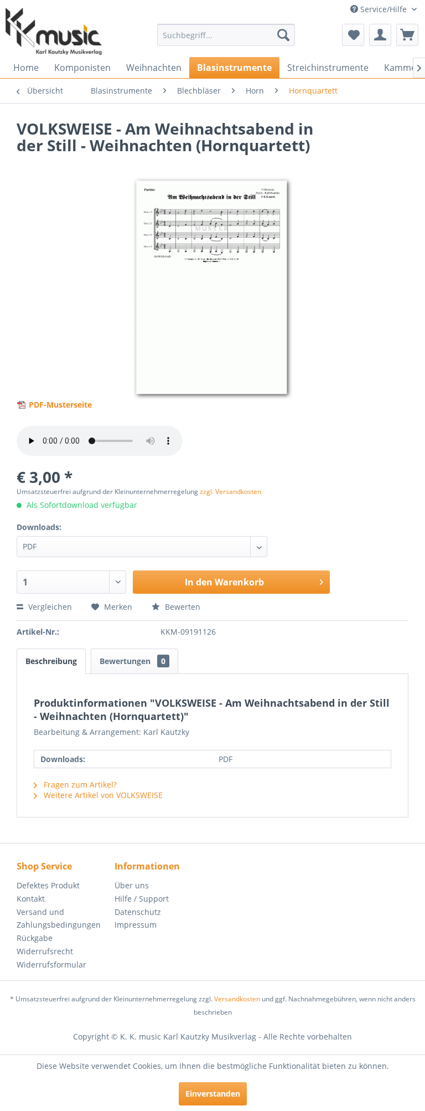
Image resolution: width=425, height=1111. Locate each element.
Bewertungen (132, 661)
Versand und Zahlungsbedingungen (59, 918)
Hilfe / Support (142, 898)
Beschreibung (51, 661)
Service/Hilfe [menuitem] (383, 9)
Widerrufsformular (51, 964)
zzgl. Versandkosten (230, 491)
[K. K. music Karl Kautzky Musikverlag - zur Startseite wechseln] (54, 31)
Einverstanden (212, 1093)
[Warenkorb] (407, 35)
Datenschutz (138, 912)
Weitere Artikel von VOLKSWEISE (102, 795)
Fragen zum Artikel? (79, 784)
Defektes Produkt (48, 885)
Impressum (136, 924)
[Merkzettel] (353, 35)
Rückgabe (35, 938)
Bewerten (181, 606)
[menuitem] (226, 35)
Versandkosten (237, 999)
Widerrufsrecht (45, 951)
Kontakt (31, 898)
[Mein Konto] (380, 35)
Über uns (132, 885)
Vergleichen (49, 606)
